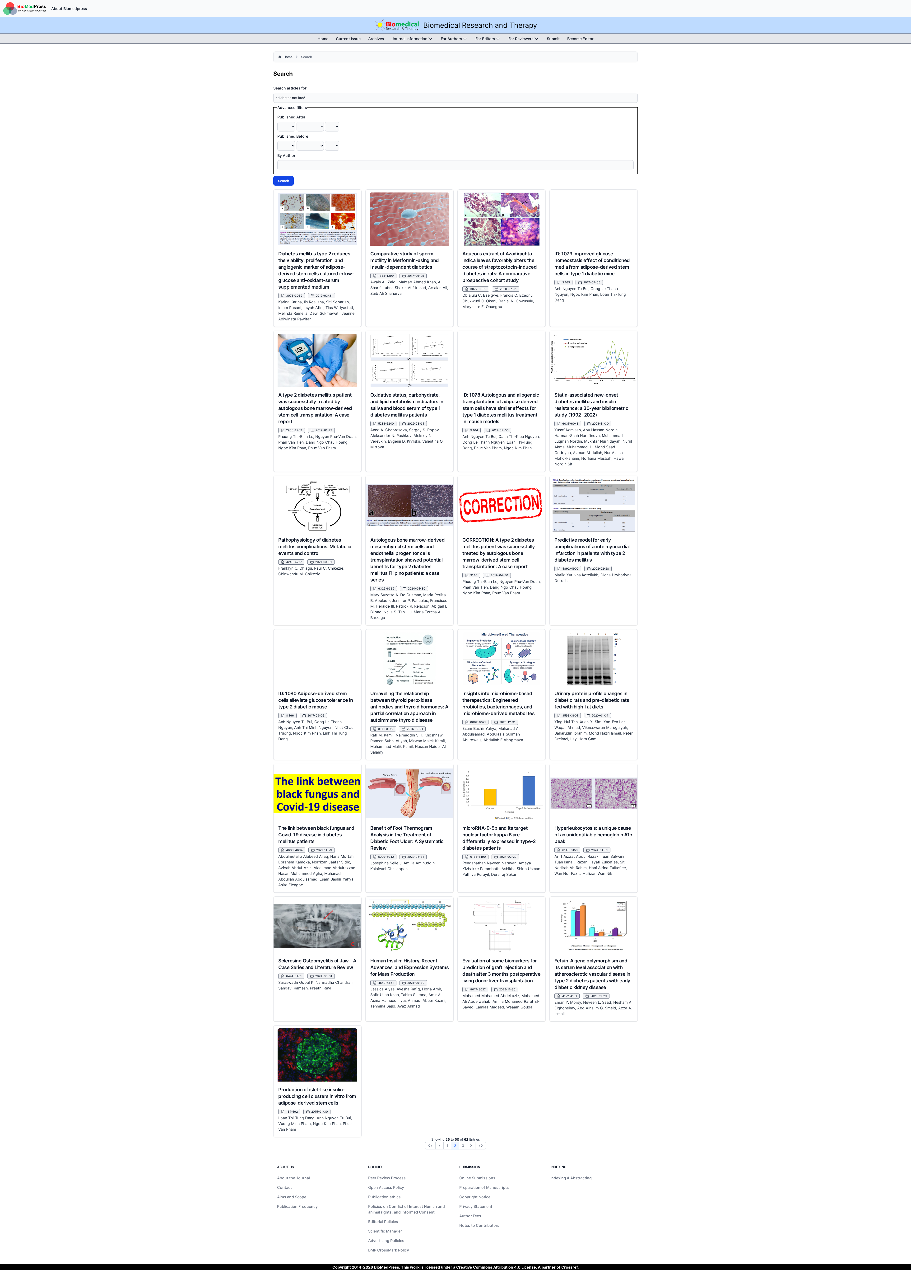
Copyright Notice (474, 1197)
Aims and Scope (291, 1197)
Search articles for (290, 88)
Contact (284, 1187)
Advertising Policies (386, 1240)
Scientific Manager (385, 1231)
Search (283, 181)
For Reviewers (521, 38)
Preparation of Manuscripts (484, 1187)
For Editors (485, 38)
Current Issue (348, 38)
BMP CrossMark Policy (388, 1250)
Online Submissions (477, 1178)
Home (323, 38)
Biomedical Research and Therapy (480, 25)
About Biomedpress (69, 8)
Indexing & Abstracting (571, 1178)
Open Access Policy (386, 1187)
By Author (286, 155)
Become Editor (580, 38)
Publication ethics (384, 1197)
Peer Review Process (387, 1178)
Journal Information (410, 38)
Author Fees (470, 1216)
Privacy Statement (475, 1206)
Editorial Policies (383, 1221)
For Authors (451, 38)
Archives (376, 38)
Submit (553, 38)
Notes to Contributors (479, 1225)
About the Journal (293, 1178)
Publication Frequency (297, 1206)
